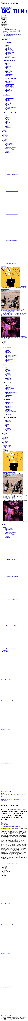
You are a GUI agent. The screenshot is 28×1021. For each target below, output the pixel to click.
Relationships (9, 90)
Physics (8, 63)
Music (7, 119)
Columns (5, 135)
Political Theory (10, 54)
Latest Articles (6, 38)
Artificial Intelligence (11, 107)
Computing (8, 70)
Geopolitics (8, 127)
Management (9, 105)
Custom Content (7, 495)
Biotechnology (9, 74)
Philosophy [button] (7, 347)
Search (6, 28)
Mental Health (9, 85)
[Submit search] (18, 31)
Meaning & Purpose (10, 57)
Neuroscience (9, 82)
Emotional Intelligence (11, 88)
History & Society (10, 113)
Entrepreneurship (10, 98)
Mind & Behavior (10, 78)
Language (8, 53)
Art (7, 118)
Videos (5, 131)
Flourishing (8, 48)
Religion (8, 47)
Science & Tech (9, 60)
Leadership (8, 99)
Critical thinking (7, 34)
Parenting (8, 91)
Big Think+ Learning (11, 147)
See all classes (6, 446)
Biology (8, 64)
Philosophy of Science (11, 50)
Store (4, 140)
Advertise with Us (10, 149)
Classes (5, 136)
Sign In (2, 338)
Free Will (11, 35)
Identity (8, 56)
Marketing (8, 102)
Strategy (8, 104)
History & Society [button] (10, 417)
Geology (8, 68)
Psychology (9, 81)
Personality (8, 89)
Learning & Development (9, 472)
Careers (8, 152)
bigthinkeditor (4, 823)
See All (5, 134)
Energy (8, 72)
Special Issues (9, 144)
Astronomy (8, 75)
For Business (3, 15)
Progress (8, 122)
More (4, 142)
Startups (8, 108)
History (8, 116)
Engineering (9, 71)
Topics (6, 39)
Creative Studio (9, 148)
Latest (4, 130)
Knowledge (9, 49)
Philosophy (13, 34)
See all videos (6, 437)
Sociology (8, 125)
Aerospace (8, 66)
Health (7, 67)
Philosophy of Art (10, 52)
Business (6, 95)
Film (7, 121)
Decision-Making (10, 84)
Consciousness (9, 86)
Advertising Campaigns (8, 498)
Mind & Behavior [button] (10, 383)
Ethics (7, 45)
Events (7, 145)
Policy (7, 126)
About (7, 151)
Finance (8, 100)
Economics (8, 109)
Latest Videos (6, 36)
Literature (8, 117)
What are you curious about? (9, 29)
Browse (5, 139)
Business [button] (6, 399)
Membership (3, 16)
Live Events (6, 521)
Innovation (8, 103)
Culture (8, 123)
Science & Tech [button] (9, 365)
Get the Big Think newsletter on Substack (10, 826)
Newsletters (9, 143)
